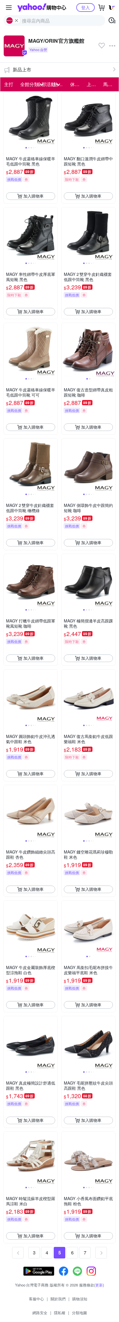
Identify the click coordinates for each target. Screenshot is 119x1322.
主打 (8, 84)
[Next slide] (53, 118)
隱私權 (59, 1312)
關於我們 (58, 1298)
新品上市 (22, 69)
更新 (99, 1285)
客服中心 (36, 1298)
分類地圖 (79, 1312)
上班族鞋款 (93, 84)
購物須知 (79, 1298)
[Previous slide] (7, 118)
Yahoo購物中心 (41, 7)
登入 (85, 7)
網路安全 (39, 1312)
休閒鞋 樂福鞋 (76, 84)
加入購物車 (33, 196)
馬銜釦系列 (109, 84)
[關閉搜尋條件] (16, 20)
